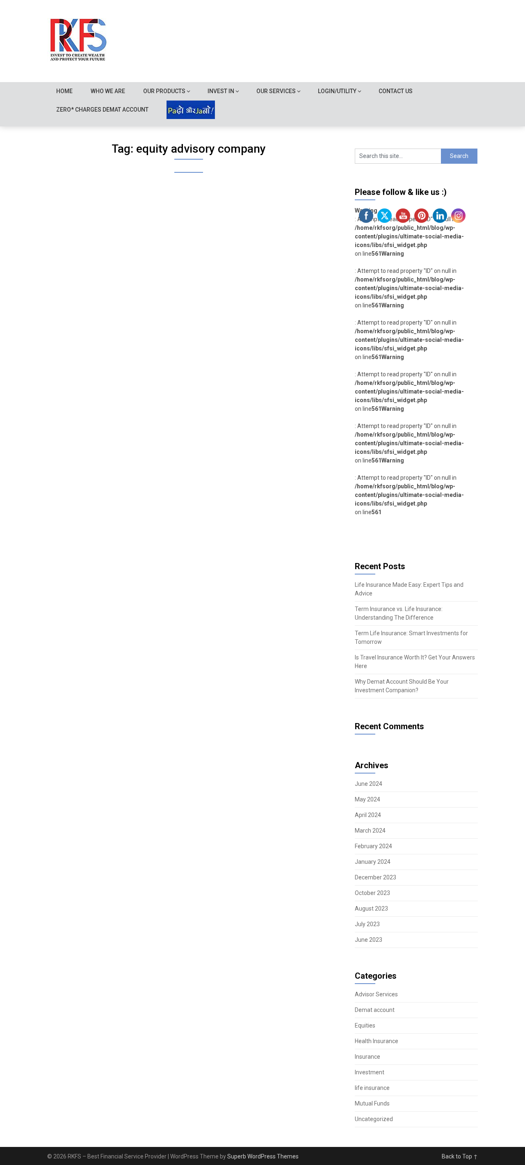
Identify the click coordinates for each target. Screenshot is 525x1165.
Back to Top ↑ (460, 1156)
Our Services (276, 91)
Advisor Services (376, 994)
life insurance (372, 1088)
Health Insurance (376, 1041)
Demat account (375, 1010)
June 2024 (368, 783)
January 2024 (372, 861)
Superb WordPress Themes (263, 1156)
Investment (369, 1072)
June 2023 (368, 939)
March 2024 (370, 830)
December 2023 (375, 877)
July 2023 (367, 924)
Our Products (164, 91)
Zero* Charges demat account (102, 109)
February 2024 (373, 846)
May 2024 (367, 799)
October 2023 (372, 893)
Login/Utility (337, 91)
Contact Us (396, 91)
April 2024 (368, 815)
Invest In (221, 91)
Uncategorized (374, 1119)
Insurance (367, 1056)
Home (64, 91)
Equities (365, 1025)
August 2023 (371, 908)
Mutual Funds (372, 1103)
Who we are (108, 91)
